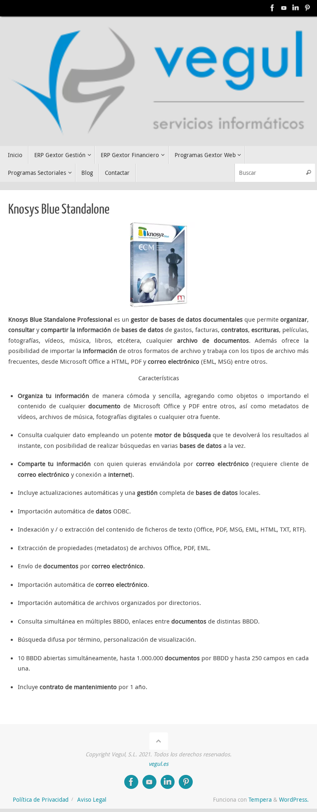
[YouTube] (284, 8)
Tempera (260, 799)
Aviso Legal (91, 799)
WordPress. (294, 799)
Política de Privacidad (41, 799)
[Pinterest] (307, 8)
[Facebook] (272, 8)
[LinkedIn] (295, 8)
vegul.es (158, 763)
